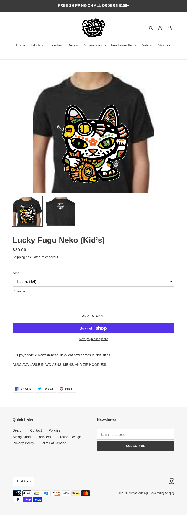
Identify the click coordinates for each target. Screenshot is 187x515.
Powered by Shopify (162, 493)
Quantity (19, 291)
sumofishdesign (139, 493)
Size (16, 273)
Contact (36, 430)
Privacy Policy (23, 443)
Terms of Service (53, 443)
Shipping (19, 257)
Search (18, 430)
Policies (54, 430)
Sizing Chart (22, 437)
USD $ (22, 481)
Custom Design (69, 437)
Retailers (44, 437)
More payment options (93, 339)
